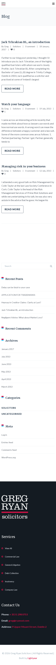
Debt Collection (12, 573)
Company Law (11, 590)
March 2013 (7, 386)
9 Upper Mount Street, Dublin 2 (29, 626)
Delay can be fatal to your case (15, 287)
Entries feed (7, 442)
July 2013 (5, 356)
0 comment (30, 46)
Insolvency (9, 581)
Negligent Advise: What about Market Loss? (22, 317)
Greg (6, 46)
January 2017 (7, 349)
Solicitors (17, 46)
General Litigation (12, 565)
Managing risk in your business (23, 166)
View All (8, 548)
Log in (4, 435)
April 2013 (6, 379)
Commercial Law (12, 556)
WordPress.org (8, 457)
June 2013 (6, 364)
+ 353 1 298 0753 (19, 614)
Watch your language (15, 104)
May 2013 (6, 371)
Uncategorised (11, 414)
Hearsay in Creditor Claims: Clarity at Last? (21, 302)
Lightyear (32, 658)
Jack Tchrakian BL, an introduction (25, 42)
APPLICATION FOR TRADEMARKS (18, 295)
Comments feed (9, 450)
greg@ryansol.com (19, 620)
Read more (12, 88)
